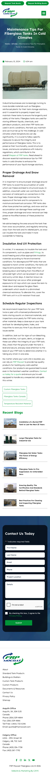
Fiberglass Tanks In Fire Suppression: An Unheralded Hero (30, 471)
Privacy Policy (15, 616)
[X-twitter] (29, 760)
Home (7, 44)
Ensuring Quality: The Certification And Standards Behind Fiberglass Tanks (30, 487)
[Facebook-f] (16, 760)
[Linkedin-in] (25, 760)
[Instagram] (21, 760)
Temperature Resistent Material (17, 403)
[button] (43, 13)
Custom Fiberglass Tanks (14, 389)
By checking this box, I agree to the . (24, 614)
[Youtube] (33, 760)
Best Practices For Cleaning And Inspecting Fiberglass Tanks (30, 503)
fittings (37, 252)
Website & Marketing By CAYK (25, 771)
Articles (14, 44)
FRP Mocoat (18, 362)
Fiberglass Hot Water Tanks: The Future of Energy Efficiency (30, 455)
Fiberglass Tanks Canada (15, 396)
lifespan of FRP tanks (18, 155)
